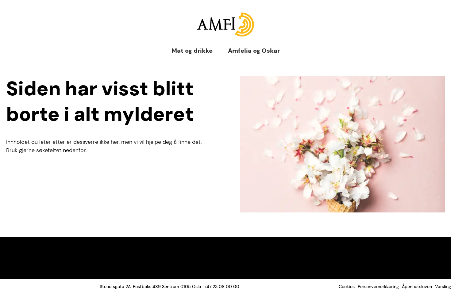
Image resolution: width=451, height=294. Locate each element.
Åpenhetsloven (417, 286)
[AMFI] (225, 24)
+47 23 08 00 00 (221, 286)
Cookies (347, 286)
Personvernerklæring (378, 286)
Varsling (443, 286)
